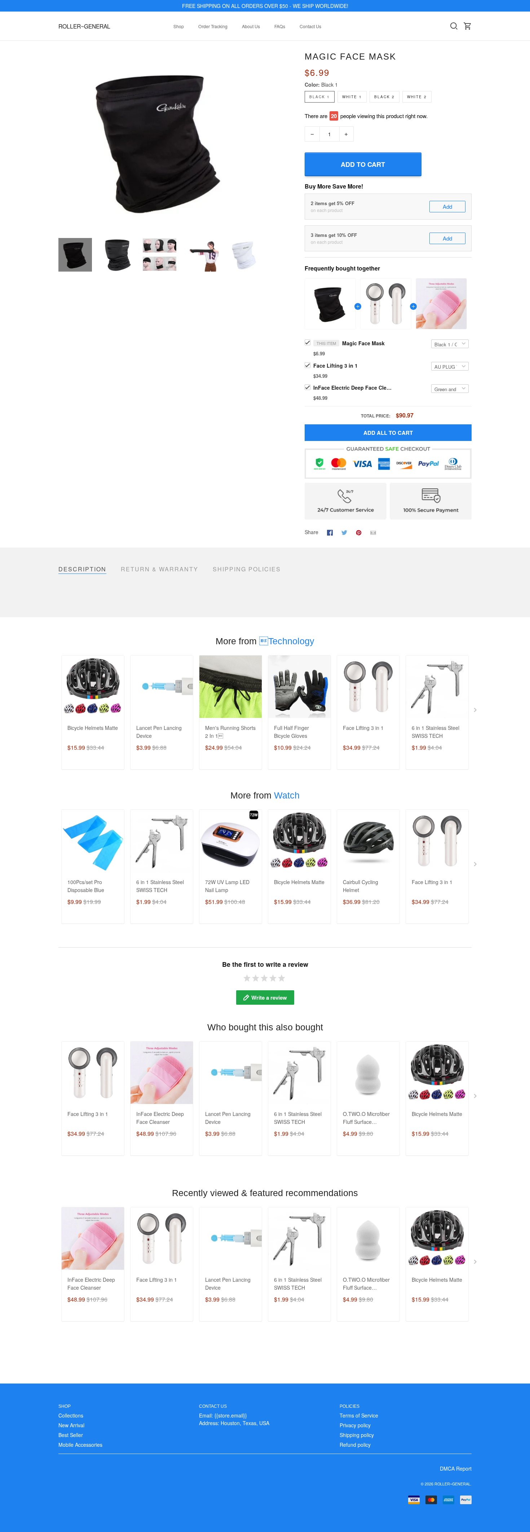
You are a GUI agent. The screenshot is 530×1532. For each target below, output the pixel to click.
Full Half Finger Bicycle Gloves (291, 731)
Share (311, 532)
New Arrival (71, 1425)
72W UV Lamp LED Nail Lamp (227, 885)
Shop (178, 26)
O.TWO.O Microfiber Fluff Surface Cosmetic (366, 1118)
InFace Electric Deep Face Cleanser (353, 387)
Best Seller (70, 1434)
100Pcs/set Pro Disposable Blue (85, 885)
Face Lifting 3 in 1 (335, 365)
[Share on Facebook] (330, 532)
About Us (251, 26)
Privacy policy (355, 1425)
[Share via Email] (373, 532)
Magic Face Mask (363, 343)
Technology (286, 641)
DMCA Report (456, 1468)
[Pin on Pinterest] (359, 532)
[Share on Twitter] (344, 532)
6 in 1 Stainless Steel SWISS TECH (435, 731)
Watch (287, 795)
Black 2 (384, 96)
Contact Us (310, 26)
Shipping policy (357, 1434)
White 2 (417, 96)
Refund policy (355, 1444)
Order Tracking (213, 26)
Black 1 (329, 84)
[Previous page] (64, 140)
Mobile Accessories (80, 1444)
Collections (70, 1415)
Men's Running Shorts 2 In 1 (230, 731)
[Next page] (255, 140)
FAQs (279, 26)
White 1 (352, 96)
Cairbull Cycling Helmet (360, 885)
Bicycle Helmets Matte (92, 727)
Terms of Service (359, 1415)
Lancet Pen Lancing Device (159, 731)
